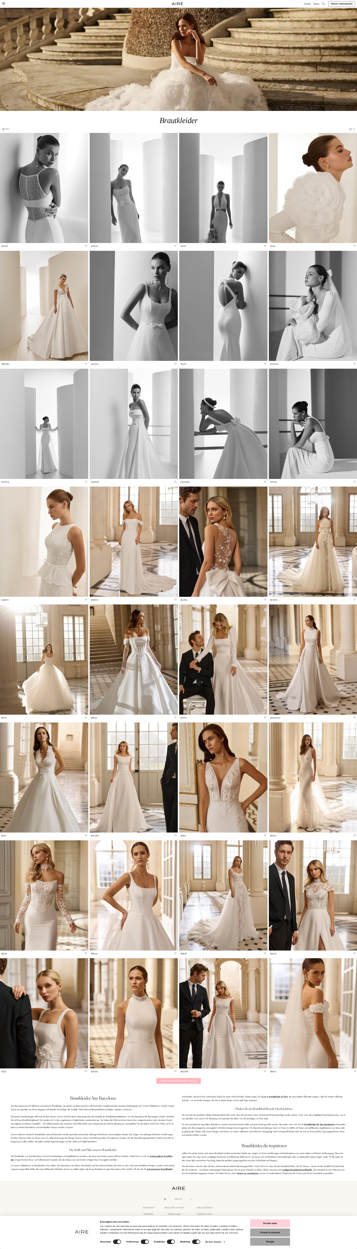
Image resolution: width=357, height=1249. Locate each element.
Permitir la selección (270, 1232)
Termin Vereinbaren (342, 4)
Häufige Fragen (174, 1214)
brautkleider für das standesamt (319, 1124)
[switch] (145, 1242)
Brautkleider (148, 1214)
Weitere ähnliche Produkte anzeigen (178, 1081)
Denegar (270, 1241)
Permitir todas (270, 1223)
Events (307, 3)
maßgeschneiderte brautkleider (297, 1169)
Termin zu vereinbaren (248, 1173)
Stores (316, 3)
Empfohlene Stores (204, 1214)
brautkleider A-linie (278, 1096)
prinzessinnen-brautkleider (160, 1169)
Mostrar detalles (213, 1242)
